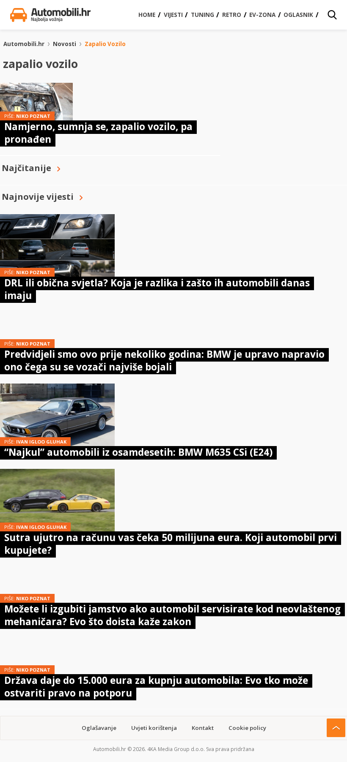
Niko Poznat (33, 116)
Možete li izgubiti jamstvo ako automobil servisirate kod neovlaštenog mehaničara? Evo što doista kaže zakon (172, 615)
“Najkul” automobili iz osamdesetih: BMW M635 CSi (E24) (138, 452)
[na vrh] (336, 727)
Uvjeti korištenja (154, 728)
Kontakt (203, 728)
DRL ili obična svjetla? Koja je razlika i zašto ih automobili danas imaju (157, 289)
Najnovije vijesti (38, 196)
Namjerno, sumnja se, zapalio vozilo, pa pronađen (98, 133)
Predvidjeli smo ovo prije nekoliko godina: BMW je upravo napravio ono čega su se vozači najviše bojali (164, 360)
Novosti (64, 44)
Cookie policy (247, 728)
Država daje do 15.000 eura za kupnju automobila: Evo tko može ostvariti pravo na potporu (156, 686)
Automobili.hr (23, 44)
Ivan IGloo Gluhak (41, 441)
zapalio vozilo (105, 44)
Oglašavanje (99, 728)
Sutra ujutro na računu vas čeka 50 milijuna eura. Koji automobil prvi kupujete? (170, 544)
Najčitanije (26, 168)
